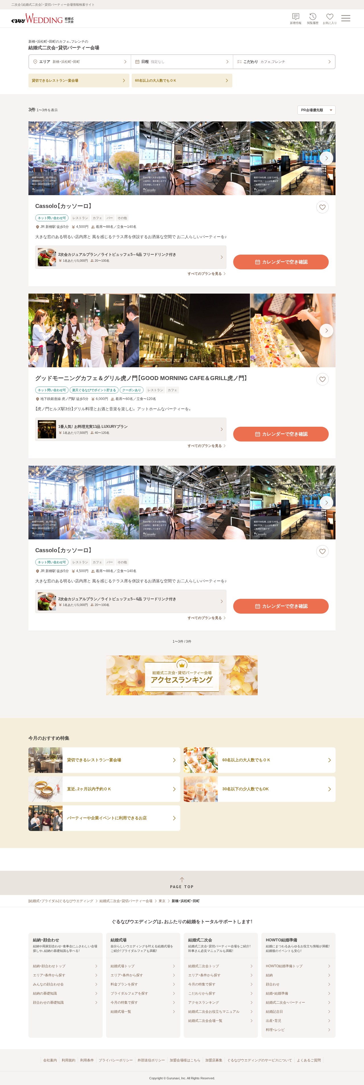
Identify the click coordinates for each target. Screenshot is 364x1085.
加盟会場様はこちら (185, 1060)
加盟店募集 (213, 1060)
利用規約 (68, 1060)
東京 (162, 901)
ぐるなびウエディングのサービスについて (259, 1060)
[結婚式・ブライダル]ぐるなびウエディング (60, 901)
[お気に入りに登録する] (322, 207)
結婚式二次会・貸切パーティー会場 (126, 901)
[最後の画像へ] (326, 158)
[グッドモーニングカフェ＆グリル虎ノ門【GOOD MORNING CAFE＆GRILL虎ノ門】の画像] (182, 330)
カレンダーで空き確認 (285, 261)
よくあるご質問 (309, 1060)
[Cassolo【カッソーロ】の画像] (182, 158)
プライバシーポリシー (116, 1060)
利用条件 (87, 1060)
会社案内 (50, 1060)
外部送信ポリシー (151, 1060)
